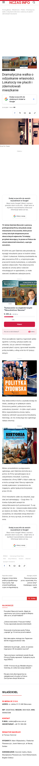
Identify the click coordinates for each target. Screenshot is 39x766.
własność (28, 558)
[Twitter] (20, 113)
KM (14, 107)
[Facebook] (15, 113)
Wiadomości (16, 10)
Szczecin (21, 558)
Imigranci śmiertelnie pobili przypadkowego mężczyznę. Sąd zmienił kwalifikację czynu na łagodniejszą (10, 582)
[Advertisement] (19, 35)
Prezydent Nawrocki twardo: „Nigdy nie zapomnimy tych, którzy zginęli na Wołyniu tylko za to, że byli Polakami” (18, 613)
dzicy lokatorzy (12, 558)
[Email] (25, 113)
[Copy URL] (34, 113)
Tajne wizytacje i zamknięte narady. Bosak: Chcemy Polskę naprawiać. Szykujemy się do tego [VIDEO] (19, 657)
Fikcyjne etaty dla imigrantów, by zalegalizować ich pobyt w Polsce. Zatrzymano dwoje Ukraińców (16, 676)
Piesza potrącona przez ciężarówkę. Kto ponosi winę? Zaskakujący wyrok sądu (29, 582)
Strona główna (6, 10)
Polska (23, 10)
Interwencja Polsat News (17, 556)
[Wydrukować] (30, 113)
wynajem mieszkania (9, 561)
